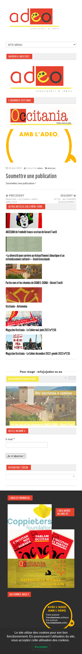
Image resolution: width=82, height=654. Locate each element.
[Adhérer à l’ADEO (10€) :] (41, 78)
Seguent (65, 198)
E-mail (10, 439)
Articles (51, 168)
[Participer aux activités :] (41, 573)
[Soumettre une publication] (41, 145)
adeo (40, 168)
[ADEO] (34, 18)
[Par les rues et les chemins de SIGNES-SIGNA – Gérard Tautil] (24, 272)
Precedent (22, 198)
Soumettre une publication (31, 175)
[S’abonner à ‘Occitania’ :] (41, 117)
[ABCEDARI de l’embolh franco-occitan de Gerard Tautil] (24, 221)
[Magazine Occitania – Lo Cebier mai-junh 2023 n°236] (24, 319)
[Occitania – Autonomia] (24, 295)
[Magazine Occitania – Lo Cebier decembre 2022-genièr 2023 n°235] (24, 343)
